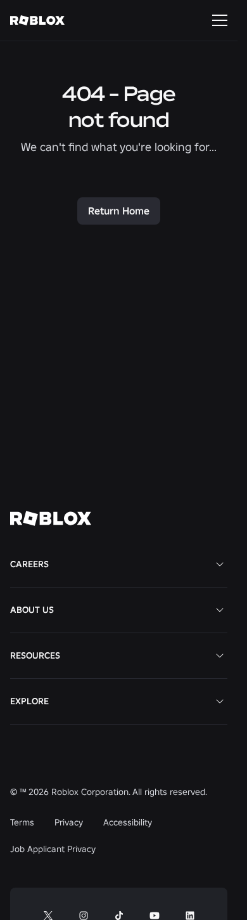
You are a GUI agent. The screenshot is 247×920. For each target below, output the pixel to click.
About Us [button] (32, 609)
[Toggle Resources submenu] (219, 655)
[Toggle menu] (219, 20)
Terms (22, 822)
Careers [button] (29, 564)
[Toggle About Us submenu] (219, 609)
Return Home (118, 210)
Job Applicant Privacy (53, 849)
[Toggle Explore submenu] (219, 701)
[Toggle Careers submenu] (219, 564)
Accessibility (127, 822)
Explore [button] (29, 701)
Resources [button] (35, 655)
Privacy (68, 822)
